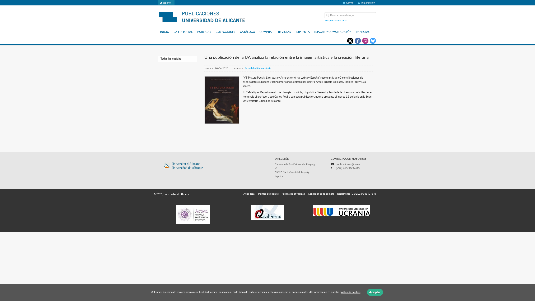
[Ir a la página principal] (202, 16)
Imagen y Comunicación (333, 32)
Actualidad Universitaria (258, 68)
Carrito (350, 2)
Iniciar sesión (368, 2)
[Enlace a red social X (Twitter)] (350, 41)
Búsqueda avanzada (335, 20)
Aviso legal (249, 194)
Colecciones (225, 32)
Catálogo (247, 32)
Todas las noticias (170, 58)
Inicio (164, 32)
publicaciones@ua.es (348, 164)
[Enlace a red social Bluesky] (373, 41)
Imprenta (303, 32)
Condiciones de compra (321, 194)
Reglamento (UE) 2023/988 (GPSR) (356, 194)
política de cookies (350, 292)
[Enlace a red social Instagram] (365, 41)
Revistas (284, 32)
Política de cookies (268, 194)
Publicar (204, 32)
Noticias (363, 32)
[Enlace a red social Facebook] (358, 41)
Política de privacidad (293, 194)
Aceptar (375, 292)
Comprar (267, 32)
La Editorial (183, 32)
